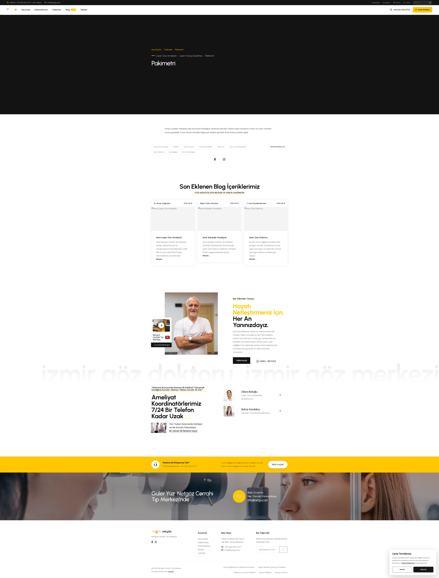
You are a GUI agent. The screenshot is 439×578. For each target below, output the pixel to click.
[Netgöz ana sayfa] (8, 10)
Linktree (201, 553)
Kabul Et (423, 569)
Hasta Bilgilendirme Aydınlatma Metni (239, 567)
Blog (70, 9)
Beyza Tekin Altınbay (209, 203)
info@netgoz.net (53, 3)
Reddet (402, 569)
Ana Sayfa (156, 49)
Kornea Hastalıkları (205, 147)
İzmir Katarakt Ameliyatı (215, 237)
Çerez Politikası (265, 572)
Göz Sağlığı (173, 152)
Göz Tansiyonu (189, 147)
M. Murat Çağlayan (162, 203)
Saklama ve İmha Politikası (244, 572)
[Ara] (430, 2)
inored (171, 571)
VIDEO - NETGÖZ (268, 361)
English (408, 2)
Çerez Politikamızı (408, 563)
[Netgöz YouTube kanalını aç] (161, 326)
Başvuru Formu (281, 572)
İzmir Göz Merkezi (188, 152)
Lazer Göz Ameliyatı (161, 147)
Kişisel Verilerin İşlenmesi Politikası (272, 567)
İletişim (84, 9)
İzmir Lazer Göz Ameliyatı (169, 237)
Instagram (386, 3)
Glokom (176, 147)
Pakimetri (220, 147)
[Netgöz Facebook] (214, 159)
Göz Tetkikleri (159, 152)
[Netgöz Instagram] (224, 159)
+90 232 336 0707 (401, 9)
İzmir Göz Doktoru (258, 237)
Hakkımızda (241, 360)
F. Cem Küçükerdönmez (256, 203)
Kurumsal (25, 9)
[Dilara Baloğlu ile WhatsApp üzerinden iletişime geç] (279, 395)
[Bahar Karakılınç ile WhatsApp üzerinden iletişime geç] (279, 411)
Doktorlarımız (41, 9)
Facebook (376, 3)
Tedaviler (56, 9)
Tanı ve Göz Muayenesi (237, 147)
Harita (397, 3)
